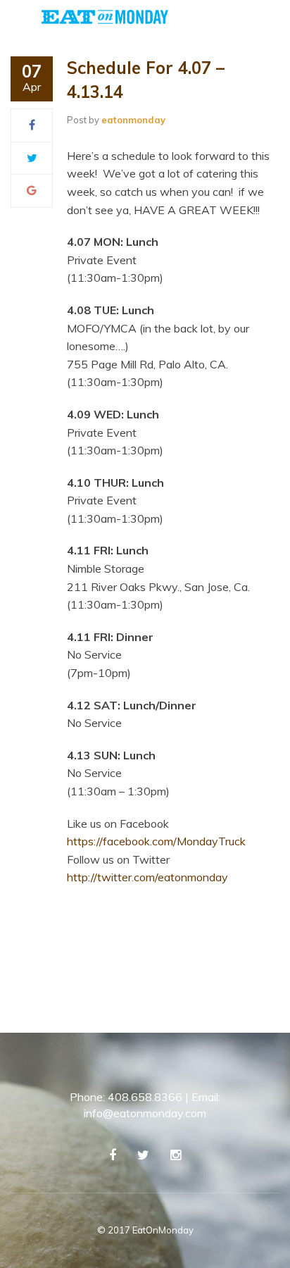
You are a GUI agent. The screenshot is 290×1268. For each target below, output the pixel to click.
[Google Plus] (32, 190)
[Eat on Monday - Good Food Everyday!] (105, 15)
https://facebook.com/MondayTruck (156, 841)
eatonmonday (133, 119)
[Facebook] (32, 125)
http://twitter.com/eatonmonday (147, 877)
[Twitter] (32, 158)
